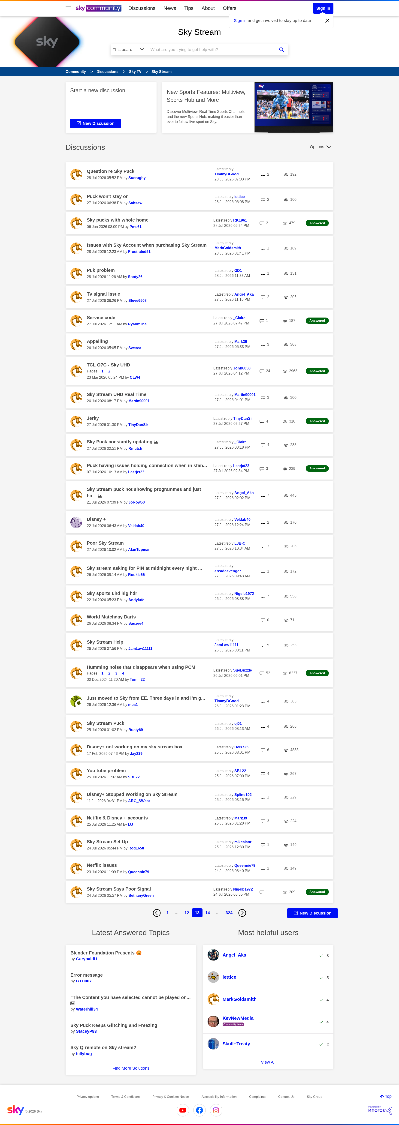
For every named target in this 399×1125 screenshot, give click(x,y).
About (208, 8)
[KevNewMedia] (232, 1026)
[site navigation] (68, 8)
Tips (188, 8)
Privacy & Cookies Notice (170, 1096)
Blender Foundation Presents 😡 (106, 952)
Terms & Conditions (125, 1096)
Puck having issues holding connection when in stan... (147, 465)
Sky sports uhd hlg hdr (112, 593)
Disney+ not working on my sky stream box (134, 746)
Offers (229, 8)
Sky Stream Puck (105, 723)
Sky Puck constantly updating (120, 441)
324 (229, 912)
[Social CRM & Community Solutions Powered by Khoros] (380, 1110)
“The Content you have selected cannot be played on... (130, 997)
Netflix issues (102, 865)
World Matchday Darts (111, 616)
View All (268, 1062)
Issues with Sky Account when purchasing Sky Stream (147, 245)
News (169, 8)
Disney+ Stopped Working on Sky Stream (132, 794)
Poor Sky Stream (105, 543)
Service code (101, 317)
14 (207, 912)
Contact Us (286, 1096)
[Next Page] (242, 913)
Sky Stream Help (105, 642)
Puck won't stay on (108, 196)
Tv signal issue (103, 294)
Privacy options (88, 1096)
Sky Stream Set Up (107, 841)
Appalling (97, 341)
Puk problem (101, 270)
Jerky (93, 418)
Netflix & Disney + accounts (117, 817)
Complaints (257, 1096)
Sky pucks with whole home (117, 219)
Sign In (323, 8)
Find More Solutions (130, 1068)
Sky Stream (199, 32)
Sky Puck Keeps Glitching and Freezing (113, 1025)
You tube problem (106, 770)
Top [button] (388, 1096)
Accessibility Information (219, 1096)
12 (186, 912)
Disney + (96, 519)
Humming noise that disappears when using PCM (141, 667)
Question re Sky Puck (110, 171)
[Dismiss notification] (327, 20)
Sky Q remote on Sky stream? (103, 1047)
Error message (86, 975)
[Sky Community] (98, 8)
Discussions (141, 8)
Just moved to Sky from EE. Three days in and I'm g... (146, 698)
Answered (317, 223)
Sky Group (314, 1096)
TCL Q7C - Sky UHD (108, 364)
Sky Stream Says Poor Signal (119, 888)
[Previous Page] (156, 913)
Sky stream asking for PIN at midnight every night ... (144, 568)
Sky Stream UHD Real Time (116, 394)
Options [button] (317, 146)
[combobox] (210, 49)
